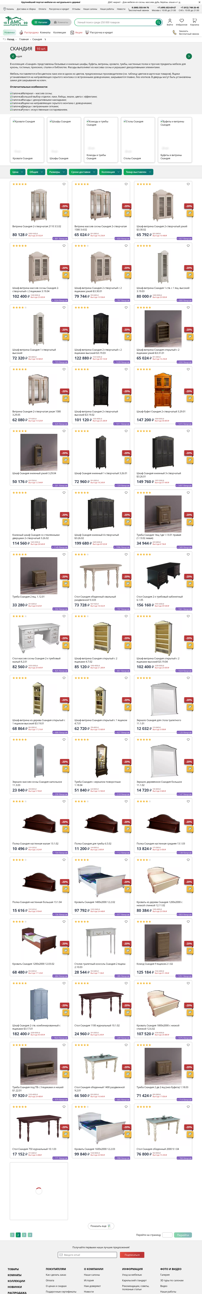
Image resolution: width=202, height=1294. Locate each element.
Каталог (42, 22)
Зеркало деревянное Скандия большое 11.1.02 (159, 783)
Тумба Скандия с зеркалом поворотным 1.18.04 (98, 783)
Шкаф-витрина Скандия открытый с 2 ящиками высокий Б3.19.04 (158, 660)
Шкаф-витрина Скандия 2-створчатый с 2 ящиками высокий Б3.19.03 (98, 351)
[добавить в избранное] (64, 184)
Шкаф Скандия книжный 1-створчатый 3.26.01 (101, 473)
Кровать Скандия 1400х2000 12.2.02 (95, 902)
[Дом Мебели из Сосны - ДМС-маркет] (15, 21)
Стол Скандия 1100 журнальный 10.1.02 (97, 1025)
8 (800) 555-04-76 (140, 7)
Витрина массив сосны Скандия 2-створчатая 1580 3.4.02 (101, 228)
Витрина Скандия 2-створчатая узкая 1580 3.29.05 (36, 413)
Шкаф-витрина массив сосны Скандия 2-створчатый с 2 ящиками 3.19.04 (35, 289)
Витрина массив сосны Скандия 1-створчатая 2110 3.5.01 (101, 1209)
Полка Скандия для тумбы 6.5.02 (93, 843)
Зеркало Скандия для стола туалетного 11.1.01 (159, 722)
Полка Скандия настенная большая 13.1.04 (37, 902)
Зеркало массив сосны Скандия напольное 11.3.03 (37, 783)
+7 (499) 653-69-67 (166, 7)
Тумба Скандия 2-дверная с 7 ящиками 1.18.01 (34, 1209)
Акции (78, 32)
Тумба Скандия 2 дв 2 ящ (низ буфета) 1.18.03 (162, 1087)
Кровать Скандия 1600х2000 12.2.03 (95, 1149)
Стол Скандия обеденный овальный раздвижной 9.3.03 (95, 598)
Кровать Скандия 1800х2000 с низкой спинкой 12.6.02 (158, 1027)
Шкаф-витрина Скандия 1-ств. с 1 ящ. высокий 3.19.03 (163, 289)
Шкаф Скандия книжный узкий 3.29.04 (34, 473)
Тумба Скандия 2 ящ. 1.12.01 (28, 596)
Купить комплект (180, 48)
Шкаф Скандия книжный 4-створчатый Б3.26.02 (97, 536)
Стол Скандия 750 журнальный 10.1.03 (34, 1149)
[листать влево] (13, 56)
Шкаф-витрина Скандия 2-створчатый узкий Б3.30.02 (162, 228)
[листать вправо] (189, 56)
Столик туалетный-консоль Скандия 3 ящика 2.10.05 (100, 1270)
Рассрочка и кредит (59, 9)
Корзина (194, 24)
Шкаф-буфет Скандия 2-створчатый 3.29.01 (161, 411)
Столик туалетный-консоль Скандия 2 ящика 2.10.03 (100, 965)
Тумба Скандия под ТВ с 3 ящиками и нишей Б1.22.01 (37, 1089)
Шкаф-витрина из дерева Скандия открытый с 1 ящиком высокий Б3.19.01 (38, 722)
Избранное (181, 24)
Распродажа (31, 32)
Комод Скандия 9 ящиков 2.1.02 (155, 963)
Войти (170, 24)
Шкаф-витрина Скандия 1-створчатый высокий (34, 351)
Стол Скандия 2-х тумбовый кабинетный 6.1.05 (160, 598)
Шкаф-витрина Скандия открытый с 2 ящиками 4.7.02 (96, 660)
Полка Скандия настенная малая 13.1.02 (35, 843)
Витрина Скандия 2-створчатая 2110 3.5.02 (36, 226)
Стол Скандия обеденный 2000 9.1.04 (158, 1149)
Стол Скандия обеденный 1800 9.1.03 (158, 1207)
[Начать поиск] (158, 22)
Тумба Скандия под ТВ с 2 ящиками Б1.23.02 (162, 1269)
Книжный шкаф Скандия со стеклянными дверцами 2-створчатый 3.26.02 (36, 536)
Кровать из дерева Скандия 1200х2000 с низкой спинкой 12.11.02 (159, 903)
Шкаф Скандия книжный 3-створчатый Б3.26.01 (159, 475)
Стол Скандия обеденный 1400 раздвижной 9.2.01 (100, 1089)
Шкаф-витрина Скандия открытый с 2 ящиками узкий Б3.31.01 (158, 351)
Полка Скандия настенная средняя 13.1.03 (161, 843)
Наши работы (107, 9)
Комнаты (63, 22)
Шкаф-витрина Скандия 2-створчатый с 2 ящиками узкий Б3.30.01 (98, 289)
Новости (121, 9)
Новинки (9, 32)
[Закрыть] (199, 2)
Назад (10, 39)
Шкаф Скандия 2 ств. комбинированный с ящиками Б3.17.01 (36, 1027)
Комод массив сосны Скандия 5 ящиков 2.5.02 (38, 1269)
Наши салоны (90, 9)
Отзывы (76, 9)
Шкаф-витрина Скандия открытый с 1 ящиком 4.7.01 (101, 722)
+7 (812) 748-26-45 (190, 7)
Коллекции (59, 32)
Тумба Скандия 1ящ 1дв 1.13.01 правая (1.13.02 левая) (159, 536)
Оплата (42, 9)
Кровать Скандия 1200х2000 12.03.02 (33, 963)
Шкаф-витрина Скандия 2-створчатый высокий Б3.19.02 (96, 413)
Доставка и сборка (26, 9)
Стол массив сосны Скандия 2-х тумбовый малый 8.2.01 (36, 660)
